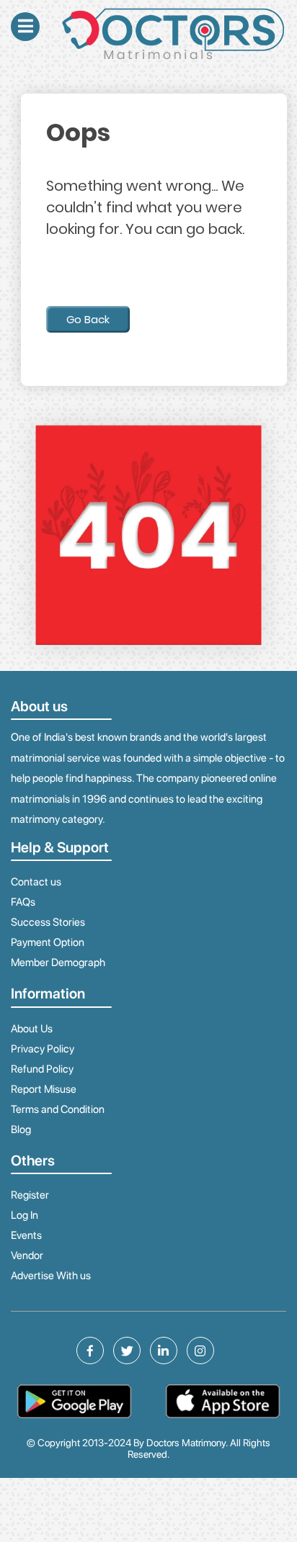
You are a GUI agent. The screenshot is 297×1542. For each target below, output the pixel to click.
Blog (21, 1129)
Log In (24, 1215)
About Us (32, 1028)
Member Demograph (58, 962)
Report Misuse (43, 1089)
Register (30, 1195)
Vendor (27, 1255)
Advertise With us (51, 1275)
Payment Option (47, 942)
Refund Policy (42, 1069)
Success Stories (48, 922)
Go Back (88, 319)
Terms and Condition (58, 1109)
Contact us (36, 881)
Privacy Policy (42, 1048)
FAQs (23, 902)
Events (26, 1235)
